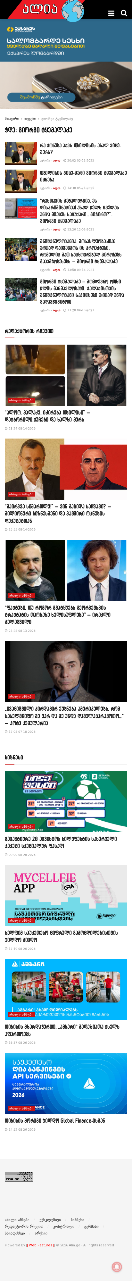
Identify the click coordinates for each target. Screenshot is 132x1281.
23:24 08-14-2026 (22, 428)
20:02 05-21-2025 (80, 160)
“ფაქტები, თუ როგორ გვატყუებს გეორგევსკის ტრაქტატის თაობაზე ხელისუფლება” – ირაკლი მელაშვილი (58, 615)
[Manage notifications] (117, 1267)
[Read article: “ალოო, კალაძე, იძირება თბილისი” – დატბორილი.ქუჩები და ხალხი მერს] (66, 375)
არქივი (41, 1233)
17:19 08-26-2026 (22, 948)
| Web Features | (40, 1245)
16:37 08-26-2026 (22, 1042)
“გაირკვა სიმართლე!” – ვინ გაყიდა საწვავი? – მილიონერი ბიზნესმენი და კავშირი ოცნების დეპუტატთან (58, 513)
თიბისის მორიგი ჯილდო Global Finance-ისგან (55, 1121)
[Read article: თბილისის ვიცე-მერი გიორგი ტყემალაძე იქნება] (21, 181)
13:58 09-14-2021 (80, 270)
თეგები (30, 118)
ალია (56, 160)
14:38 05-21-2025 (80, 188)
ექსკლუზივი (50, 1220)
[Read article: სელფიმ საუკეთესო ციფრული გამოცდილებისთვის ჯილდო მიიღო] (66, 895)
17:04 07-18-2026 (22, 731)
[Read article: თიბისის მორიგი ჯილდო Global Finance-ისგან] (66, 1083)
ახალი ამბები (21, 400)
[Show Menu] (111, 13)
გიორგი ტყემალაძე (57, 118)
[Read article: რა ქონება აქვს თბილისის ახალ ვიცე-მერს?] (21, 153)
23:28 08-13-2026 (22, 630)
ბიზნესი (77, 1220)
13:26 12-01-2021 (80, 229)
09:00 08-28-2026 (22, 855)
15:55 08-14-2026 (22, 529)
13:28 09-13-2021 (80, 310)
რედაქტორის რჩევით (24, 1226)
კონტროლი (63, 1226)
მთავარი (12, 118)
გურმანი (91, 1226)
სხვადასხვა (15, 1233)
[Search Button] (124, 13)
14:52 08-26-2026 (22, 1129)
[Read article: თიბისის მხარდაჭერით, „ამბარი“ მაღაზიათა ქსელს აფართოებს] (66, 989)
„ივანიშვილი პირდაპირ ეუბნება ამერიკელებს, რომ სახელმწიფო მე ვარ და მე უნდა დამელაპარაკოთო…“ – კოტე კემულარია (64, 716)
